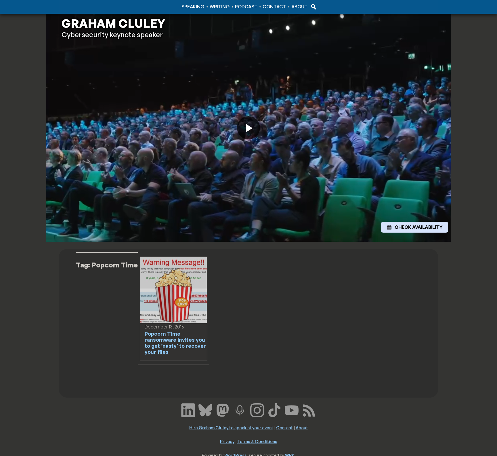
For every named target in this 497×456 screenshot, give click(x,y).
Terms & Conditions (257, 441)
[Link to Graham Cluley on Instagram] (257, 409)
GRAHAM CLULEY (113, 23)
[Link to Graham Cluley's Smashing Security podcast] (240, 409)
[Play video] (248, 127)
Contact (274, 7)
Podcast (246, 7)
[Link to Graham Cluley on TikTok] (274, 409)
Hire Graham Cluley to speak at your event (231, 427)
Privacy (227, 441)
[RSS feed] (309, 409)
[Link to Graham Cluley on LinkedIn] (188, 409)
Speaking (192, 7)
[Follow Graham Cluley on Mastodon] (223, 409)
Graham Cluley (84, 7)
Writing (220, 7)
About (299, 7)
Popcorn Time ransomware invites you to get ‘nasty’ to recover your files (175, 342)
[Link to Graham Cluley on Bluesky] (205, 409)
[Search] (313, 7)
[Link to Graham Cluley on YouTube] (292, 409)
